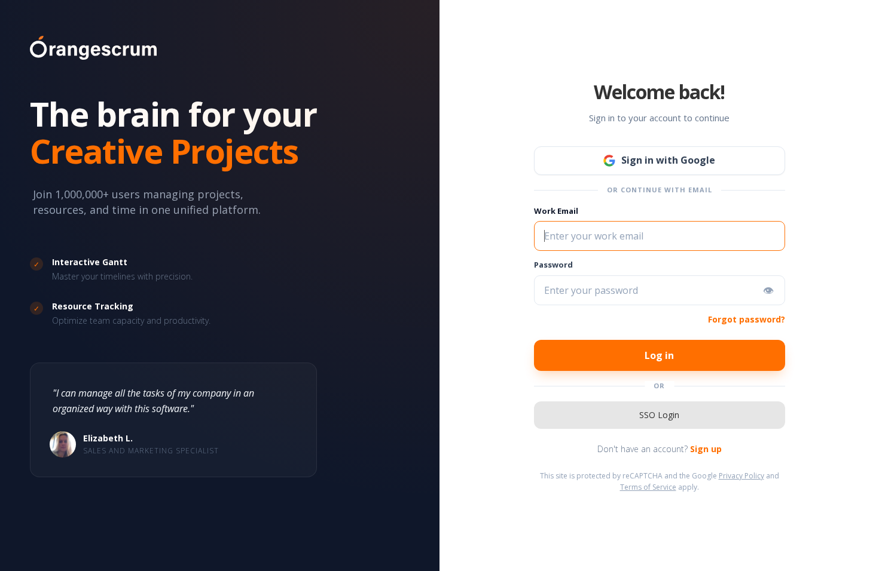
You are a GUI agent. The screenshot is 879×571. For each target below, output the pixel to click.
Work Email (556, 210)
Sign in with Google (668, 160)
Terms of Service (648, 487)
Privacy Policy (741, 476)
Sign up (706, 449)
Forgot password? (746, 319)
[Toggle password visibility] (768, 290)
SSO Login (659, 414)
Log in (659, 355)
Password (553, 264)
